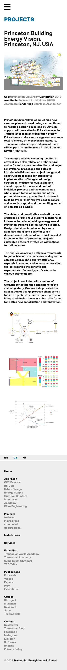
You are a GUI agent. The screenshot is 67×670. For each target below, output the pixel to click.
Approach (10, 478)
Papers (8, 582)
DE (15, 457)
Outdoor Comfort (15, 496)
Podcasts (10, 575)
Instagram (11, 635)
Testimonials (12, 614)
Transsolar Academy (17, 557)
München (10, 603)
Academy (10, 503)
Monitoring (11, 499)
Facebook (10, 631)
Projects (19, 19)
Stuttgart (10, 600)
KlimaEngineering (15, 506)
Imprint (9, 645)
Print (7, 585)
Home (8, 471)
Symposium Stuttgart (18, 560)
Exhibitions (11, 589)
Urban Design (13, 489)
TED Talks (10, 564)
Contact (9, 621)
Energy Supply (13, 492)
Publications (12, 571)
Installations (12, 535)
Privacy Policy (13, 649)
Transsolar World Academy (21, 554)
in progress (11, 520)
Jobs (7, 610)
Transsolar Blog (14, 628)
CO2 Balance (12, 482)
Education (10, 550)
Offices (9, 596)
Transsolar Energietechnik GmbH (35, 660)
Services (9, 543)
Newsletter (11, 625)
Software (10, 642)
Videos (8, 578)
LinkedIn (9, 638)
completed (11, 524)
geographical (12, 527)
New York (10, 607)
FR (24, 457)
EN (6, 457)
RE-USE (9, 485)
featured (9, 517)
